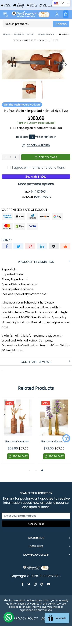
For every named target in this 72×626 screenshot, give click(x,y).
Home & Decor (24, 34)
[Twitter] (28, 584)
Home (6, 34)
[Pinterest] (41, 584)
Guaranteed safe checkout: (25, 210)
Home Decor (46, 34)
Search (61, 24)
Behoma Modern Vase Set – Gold (54, 441)
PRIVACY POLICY (26, 618)
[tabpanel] (18, 433)
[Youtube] (48, 584)
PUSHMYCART (30, 14)
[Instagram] (35, 584)
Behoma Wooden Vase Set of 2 (18, 441)
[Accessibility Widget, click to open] (66, 438)
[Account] (57, 14)
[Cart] (66, 14)
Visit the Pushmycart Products (21, 104)
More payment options (36, 184)
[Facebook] (23, 584)
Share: (7, 240)
